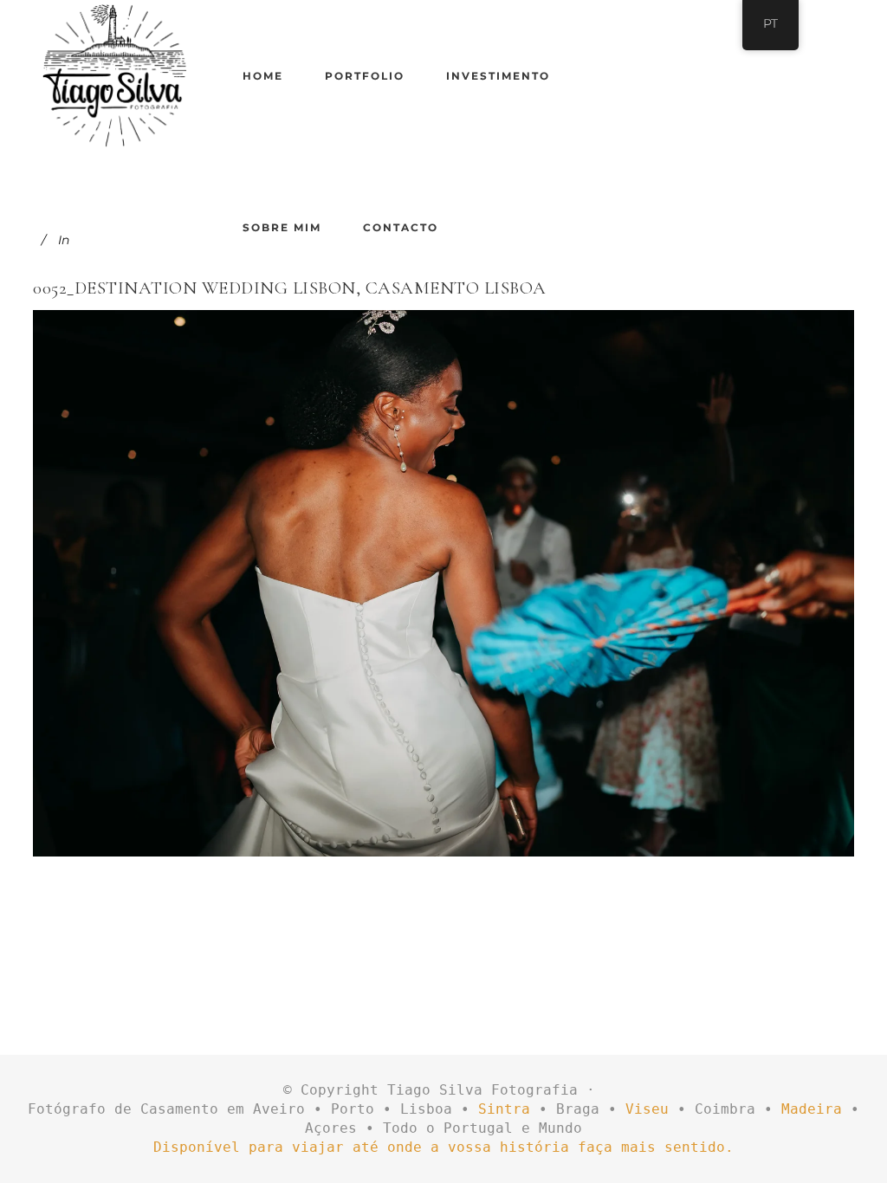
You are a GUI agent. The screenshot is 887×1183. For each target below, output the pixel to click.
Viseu (647, 1109)
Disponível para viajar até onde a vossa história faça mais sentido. (443, 1147)
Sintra (504, 1109)
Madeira (811, 1109)
